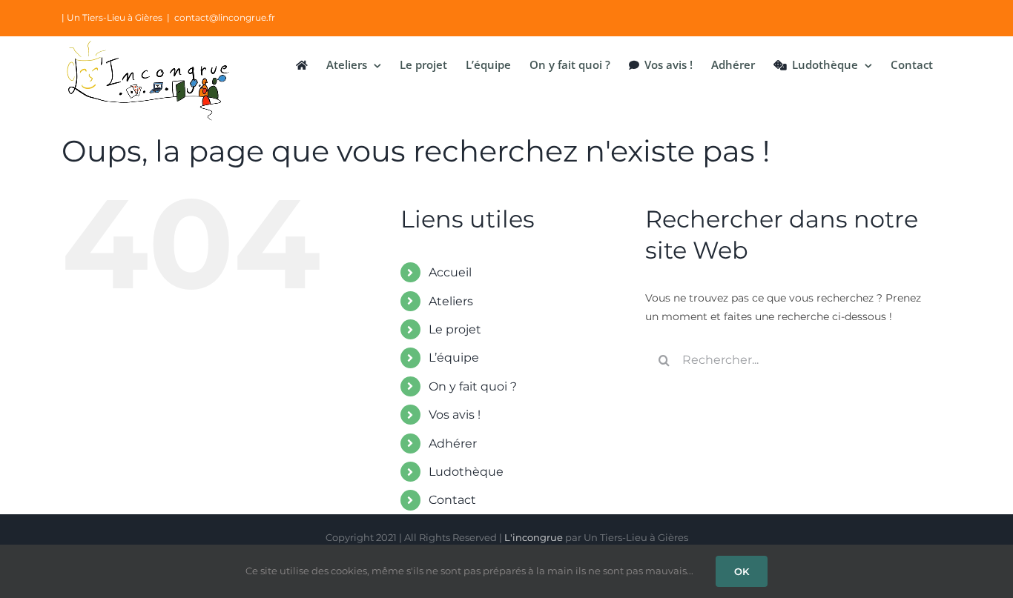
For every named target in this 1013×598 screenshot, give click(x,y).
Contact (452, 500)
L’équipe (454, 358)
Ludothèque (466, 472)
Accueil (450, 272)
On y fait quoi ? (473, 386)
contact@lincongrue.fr (224, 17)
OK (741, 571)
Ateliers (451, 301)
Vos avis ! (455, 415)
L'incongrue (533, 537)
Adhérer (453, 443)
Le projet (455, 329)
